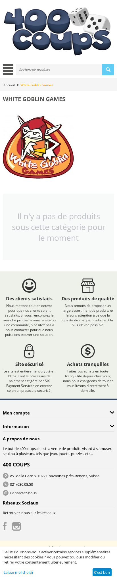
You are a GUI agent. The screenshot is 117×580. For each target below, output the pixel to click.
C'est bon (102, 572)
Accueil (9, 85)
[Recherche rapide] (108, 69)
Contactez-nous (23, 492)
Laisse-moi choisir (19, 572)
